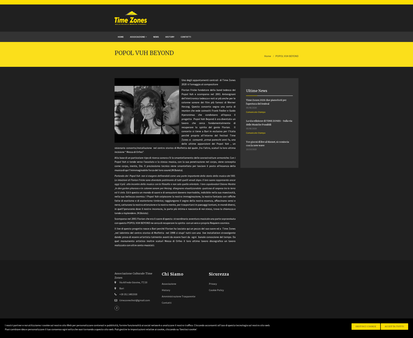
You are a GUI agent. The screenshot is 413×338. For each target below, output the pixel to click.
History (169, 36)
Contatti (186, 36)
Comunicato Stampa (255, 112)
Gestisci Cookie (366, 326)
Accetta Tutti (394, 326)
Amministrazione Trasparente (178, 296)
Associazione (137, 36)
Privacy (213, 283)
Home (121, 36)
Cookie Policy (216, 290)
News (156, 36)
